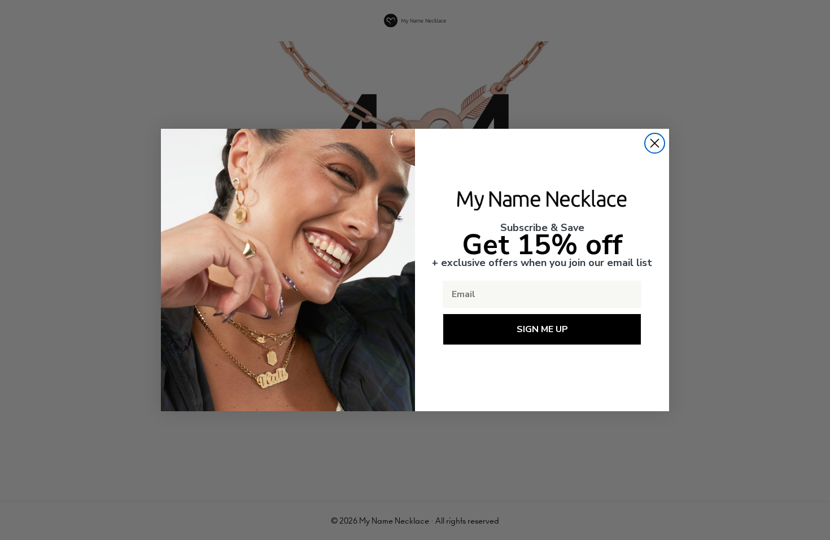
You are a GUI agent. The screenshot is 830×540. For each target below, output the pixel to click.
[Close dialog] (655, 143)
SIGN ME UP (542, 329)
